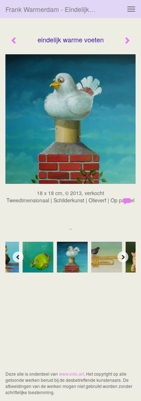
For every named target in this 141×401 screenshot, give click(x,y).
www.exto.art (71, 374)
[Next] (123, 257)
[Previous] (18, 257)
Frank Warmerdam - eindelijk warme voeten (53, 9)
